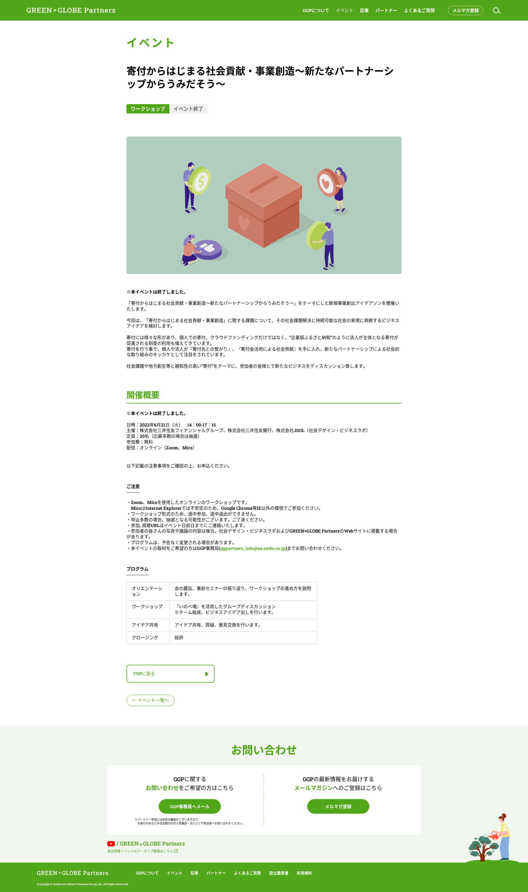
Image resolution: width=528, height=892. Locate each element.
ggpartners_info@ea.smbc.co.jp (252, 548)
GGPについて (316, 10)
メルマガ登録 (465, 10)
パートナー (386, 10)
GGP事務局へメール (190, 806)
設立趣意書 (278, 873)
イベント (344, 10)
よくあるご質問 (419, 10)
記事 (364, 10)
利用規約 (304, 873)
